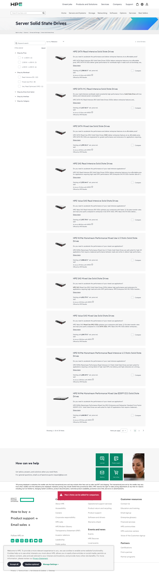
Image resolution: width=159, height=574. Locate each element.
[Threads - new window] (26, 540)
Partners (125, 543)
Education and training (130, 508)
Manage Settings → (51, 564)
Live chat (102, 463)
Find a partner (126, 552)
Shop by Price (21, 53)
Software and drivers (96, 517)
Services (105, 4)
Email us (102, 477)
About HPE (59, 504)
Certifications (126, 547)
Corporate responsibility (65, 517)
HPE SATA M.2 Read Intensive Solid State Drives (95, 88)
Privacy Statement (40, 558)
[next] (143, 430)
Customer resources (131, 499)
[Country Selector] (142, 4)
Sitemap (52, 571)
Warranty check (94, 522)
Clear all (43, 48)
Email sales (19, 525)
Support (129, 4)
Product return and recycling (100, 508)
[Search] (43, 13)
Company (117, 4)
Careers (58, 513)
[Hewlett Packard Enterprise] (16, 4)
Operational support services (100, 504)
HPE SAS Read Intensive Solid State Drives (92, 163)
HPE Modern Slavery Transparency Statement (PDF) (67, 528)
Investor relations (62, 535)
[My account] (147, 4)
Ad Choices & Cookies (38, 571)
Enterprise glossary (128, 517)
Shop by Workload (23, 72)
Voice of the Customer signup (133, 535)
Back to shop (19, 32)
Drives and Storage (34, 32)
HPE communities (128, 526)
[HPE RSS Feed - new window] (40, 540)
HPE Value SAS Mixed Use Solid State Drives (93, 315)
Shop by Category (23, 101)
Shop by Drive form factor (26, 92)
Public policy (60, 544)
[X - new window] (17, 540)
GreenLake (67, 4)
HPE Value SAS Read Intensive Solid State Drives (95, 200)
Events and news (96, 529)
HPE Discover (93, 538)
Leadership (60, 540)
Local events (93, 543)
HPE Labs (59, 522)
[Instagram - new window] (22, 540)
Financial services (128, 522)
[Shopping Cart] (137, 4)
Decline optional (32, 564)
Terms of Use (23, 571)
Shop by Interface (23, 96)
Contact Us (125, 504)
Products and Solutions (86, 4)
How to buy (116, 477)
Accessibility (60, 508)
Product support (116, 463)
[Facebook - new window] (31, 540)
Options (26, 32)
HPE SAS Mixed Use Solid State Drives (90, 278)
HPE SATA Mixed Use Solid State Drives (91, 126)
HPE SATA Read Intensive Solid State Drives (93, 51)
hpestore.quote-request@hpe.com (54, 474)
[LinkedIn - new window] (12, 540)
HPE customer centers (130, 531)
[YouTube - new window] (36, 540)
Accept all (14, 564)
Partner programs (128, 557)
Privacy (13, 571)
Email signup (126, 513)
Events (91, 534)
